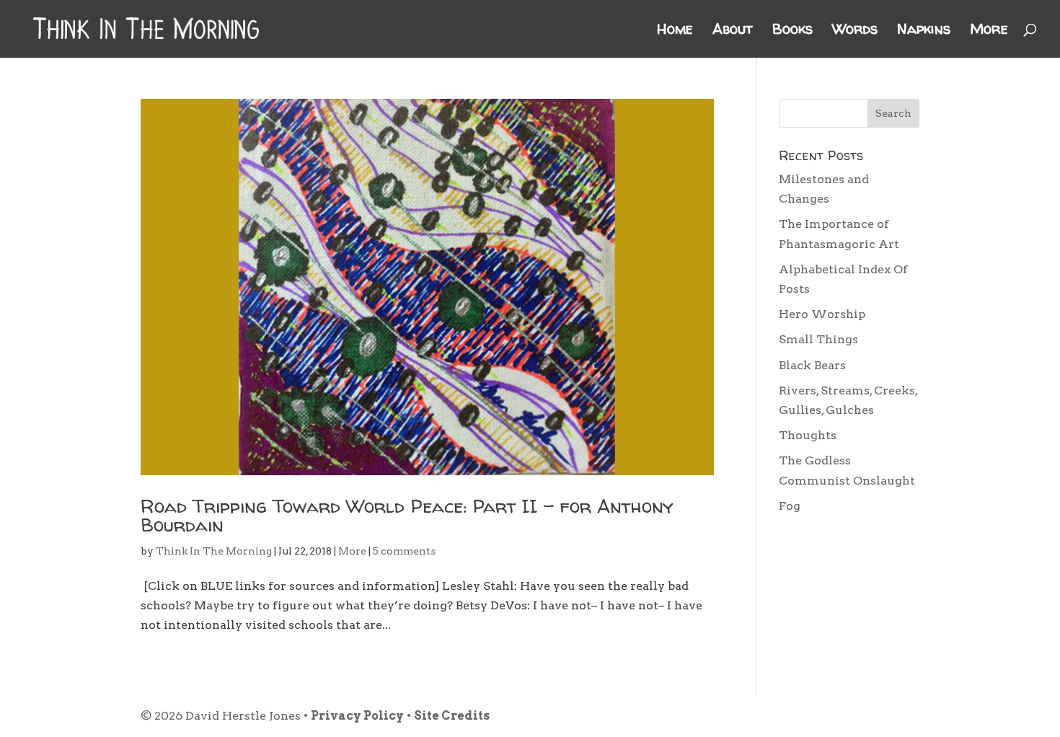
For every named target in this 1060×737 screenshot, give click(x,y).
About (732, 31)
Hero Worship (822, 314)
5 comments (404, 551)
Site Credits (452, 716)
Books (792, 31)
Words (855, 31)
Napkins (923, 31)
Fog (789, 506)
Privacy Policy (357, 716)
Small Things (818, 339)
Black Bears (812, 365)
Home (675, 31)
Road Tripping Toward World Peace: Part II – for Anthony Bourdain (407, 515)
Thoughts (807, 435)
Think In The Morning (214, 551)
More (989, 31)
